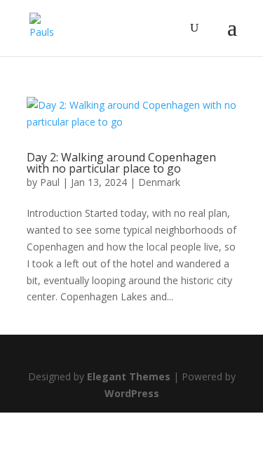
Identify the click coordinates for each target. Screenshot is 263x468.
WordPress (131, 393)
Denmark (159, 182)
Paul (50, 182)
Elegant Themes (128, 376)
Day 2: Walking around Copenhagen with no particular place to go (121, 162)
